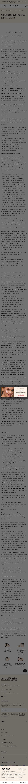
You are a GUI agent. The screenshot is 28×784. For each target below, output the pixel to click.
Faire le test (20, 395)
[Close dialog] (26, 387)
